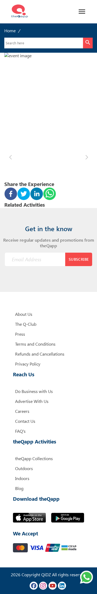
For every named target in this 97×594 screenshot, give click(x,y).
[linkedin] (36, 194)
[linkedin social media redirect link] (62, 586)
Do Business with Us (34, 391)
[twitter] (23, 194)
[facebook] (10, 194)
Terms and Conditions (35, 344)
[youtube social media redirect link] (52, 586)
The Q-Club (25, 324)
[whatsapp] (49, 194)
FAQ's (20, 431)
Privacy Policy (27, 364)
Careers (22, 411)
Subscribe (79, 259)
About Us (23, 314)
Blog (19, 488)
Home (10, 30)
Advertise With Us (31, 401)
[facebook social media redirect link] (34, 586)
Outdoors (24, 468)
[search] (88, 43)
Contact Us (25, 421)
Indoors (22, 478)
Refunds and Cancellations (39, 354)
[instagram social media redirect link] (43, 586)
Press (20, 334)
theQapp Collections (34, 458)
